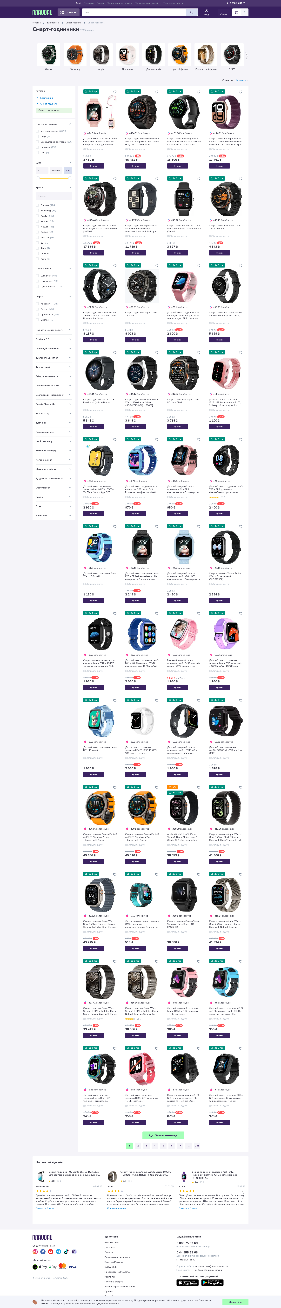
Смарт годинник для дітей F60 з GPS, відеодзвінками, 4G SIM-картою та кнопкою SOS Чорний (184, 1098)
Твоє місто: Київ (172, 3)
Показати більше (45, 1208)
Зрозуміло (235, 1302)
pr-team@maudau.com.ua (208, 1270)
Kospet (47, 221)
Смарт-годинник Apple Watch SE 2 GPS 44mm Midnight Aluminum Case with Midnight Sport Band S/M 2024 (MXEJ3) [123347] (141, 228)
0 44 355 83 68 (187, 1252)
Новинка (48, 147)
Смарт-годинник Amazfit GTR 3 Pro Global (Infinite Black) (99, 401)
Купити (93, 166)
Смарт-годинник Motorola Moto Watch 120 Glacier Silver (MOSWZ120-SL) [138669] (142, 402)
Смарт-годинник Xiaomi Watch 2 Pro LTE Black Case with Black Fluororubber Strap (100, 315)
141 (197, 1145)
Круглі (47, 309)
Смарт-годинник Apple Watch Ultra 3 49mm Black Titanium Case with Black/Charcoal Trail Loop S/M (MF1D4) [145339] (225, 837)
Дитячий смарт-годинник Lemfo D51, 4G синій (100, 749)
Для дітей (49, 275)
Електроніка (53, 22)
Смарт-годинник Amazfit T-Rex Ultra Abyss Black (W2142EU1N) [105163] (100, 228)
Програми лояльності (146, 3)
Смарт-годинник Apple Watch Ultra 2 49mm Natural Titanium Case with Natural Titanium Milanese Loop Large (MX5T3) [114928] (225, 924)
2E (44, 242)
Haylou (47, 226)
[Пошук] (192, 12)
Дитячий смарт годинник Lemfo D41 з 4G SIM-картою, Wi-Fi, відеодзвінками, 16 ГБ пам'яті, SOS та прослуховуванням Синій (142, 663)
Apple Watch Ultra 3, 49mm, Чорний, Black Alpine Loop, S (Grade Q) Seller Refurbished (182, 837)
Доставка (89, 3)
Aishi (45, 259)
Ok (68, 170)
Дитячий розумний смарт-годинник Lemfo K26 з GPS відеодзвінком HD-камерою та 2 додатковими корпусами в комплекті (183, 576)
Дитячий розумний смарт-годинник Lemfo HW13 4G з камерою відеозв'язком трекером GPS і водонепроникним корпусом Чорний (182, 750)
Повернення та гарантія (119, 3)
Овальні (47, 319)
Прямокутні (50, 314)
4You (45, 248)
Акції (78, 3)
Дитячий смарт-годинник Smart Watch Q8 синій (100, 575)
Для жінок (49, 281)
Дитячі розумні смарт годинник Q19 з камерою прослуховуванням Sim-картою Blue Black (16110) (142, 924)
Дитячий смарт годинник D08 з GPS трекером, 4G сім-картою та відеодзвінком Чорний (226, 1098)
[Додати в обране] (114, 92)
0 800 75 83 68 (237, 3)
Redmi (47, 232)
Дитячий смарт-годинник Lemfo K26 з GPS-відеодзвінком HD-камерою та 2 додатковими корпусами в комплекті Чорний (142, 576)
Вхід (206, 14)
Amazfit (47, 237)
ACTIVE (47, 253)
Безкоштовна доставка (56, 141)
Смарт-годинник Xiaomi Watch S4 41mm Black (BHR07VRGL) (225, 314)
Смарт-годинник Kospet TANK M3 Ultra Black (183, 401)
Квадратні (49, 303)
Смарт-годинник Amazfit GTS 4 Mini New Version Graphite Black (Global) (184, 228)
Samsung (48, 210)
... (188, 1145)
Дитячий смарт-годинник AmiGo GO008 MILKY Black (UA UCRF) (225, 750)
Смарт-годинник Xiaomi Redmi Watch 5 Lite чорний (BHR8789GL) (225, 576)
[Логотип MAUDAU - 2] (44, 12)
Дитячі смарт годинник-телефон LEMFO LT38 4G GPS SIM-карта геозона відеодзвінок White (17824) (141, 750)
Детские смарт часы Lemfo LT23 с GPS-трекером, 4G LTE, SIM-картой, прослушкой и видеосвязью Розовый (225, 402)
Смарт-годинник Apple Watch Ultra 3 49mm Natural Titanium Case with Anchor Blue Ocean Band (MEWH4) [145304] (99, 924)
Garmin (48, 205)
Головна (37, 22)
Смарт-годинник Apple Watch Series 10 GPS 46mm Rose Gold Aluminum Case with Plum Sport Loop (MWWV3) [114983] (225, 141)
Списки (223, 14)
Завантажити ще (166, 1135)
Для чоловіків (52, 286)
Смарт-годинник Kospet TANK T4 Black (141, 314)
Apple (47, 216)
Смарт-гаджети (73, 22)
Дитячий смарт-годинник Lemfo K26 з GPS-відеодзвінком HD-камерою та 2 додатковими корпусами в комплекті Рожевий (100, 141)
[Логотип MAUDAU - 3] (69, 1237)
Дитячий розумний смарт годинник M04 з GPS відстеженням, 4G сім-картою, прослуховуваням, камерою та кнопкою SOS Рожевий (183, 489)
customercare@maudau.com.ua (211, 1266)
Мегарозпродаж (53, 131)
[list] (35, 1251)
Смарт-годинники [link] (96, 22)
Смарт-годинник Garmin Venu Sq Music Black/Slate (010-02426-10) (183, 924)
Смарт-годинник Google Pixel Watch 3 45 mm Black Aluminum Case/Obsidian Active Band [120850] (184, 141)
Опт (45, 152)
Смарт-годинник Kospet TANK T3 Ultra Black (225, 227)
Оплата (100, 3)
